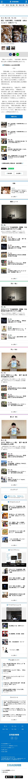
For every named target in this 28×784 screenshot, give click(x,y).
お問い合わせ (4, 749)
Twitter (15, 738)
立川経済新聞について (6, 743)
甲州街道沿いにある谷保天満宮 (12, 65)
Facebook (12, 738)
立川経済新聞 (14, 2)
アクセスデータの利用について (8, 747)
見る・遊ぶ (12, 5)
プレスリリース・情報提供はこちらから (10, 745)
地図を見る (14, 116)
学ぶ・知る (14, 17)
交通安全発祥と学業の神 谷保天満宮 (12, 163)
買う (17, 5)
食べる (7, 5)
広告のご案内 (4, 751)
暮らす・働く (21, 5)
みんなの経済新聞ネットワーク (14, 765)
